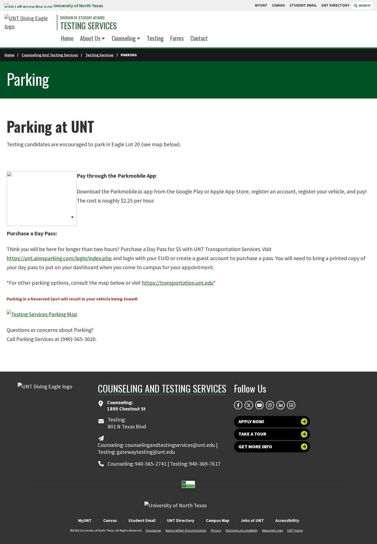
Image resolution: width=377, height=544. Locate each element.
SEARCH (364, 5)
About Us (90, 37)
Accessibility (287, 520)
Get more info (255, 447)
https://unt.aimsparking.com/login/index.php (59, 258)
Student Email (141, 520)
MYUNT (261, 5)
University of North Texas (78, 5)
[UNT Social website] (291, 405)
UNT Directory (180, 520)
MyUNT (85, 520)
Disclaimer (153, 530)
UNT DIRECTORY (335, 5)
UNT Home (295, 530)
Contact (199, 37)
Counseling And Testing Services (50, 54)
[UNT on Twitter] (249, 405)
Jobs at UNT (252, 520)
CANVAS (278, 5)
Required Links (272, 530)
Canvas (110, 520)
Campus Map (217, 520)
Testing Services (88, 26)
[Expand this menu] (103, 39)
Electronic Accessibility (242, 530)
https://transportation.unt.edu (177, 282)
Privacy (216, 530)
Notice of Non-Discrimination (186, 530)
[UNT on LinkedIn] (280, 405)
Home (67, 37)
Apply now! (251, 421)
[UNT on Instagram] (270, 405)
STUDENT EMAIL (303, 5)
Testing (155, 37)
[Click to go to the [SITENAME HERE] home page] (29, 22)
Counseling (124, 37)
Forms (177, 37)
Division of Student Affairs (82, 17)
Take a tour (252, 434)
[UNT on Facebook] (238, 405)
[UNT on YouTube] (259, 405)
